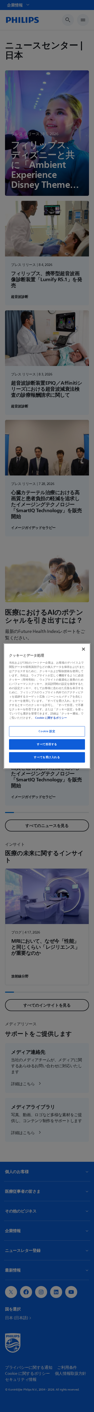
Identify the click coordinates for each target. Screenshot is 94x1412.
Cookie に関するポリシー (51, 717)
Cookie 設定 (47, 731)
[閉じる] (83, 649)
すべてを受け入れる (47, 757)
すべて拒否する (47, 744)
